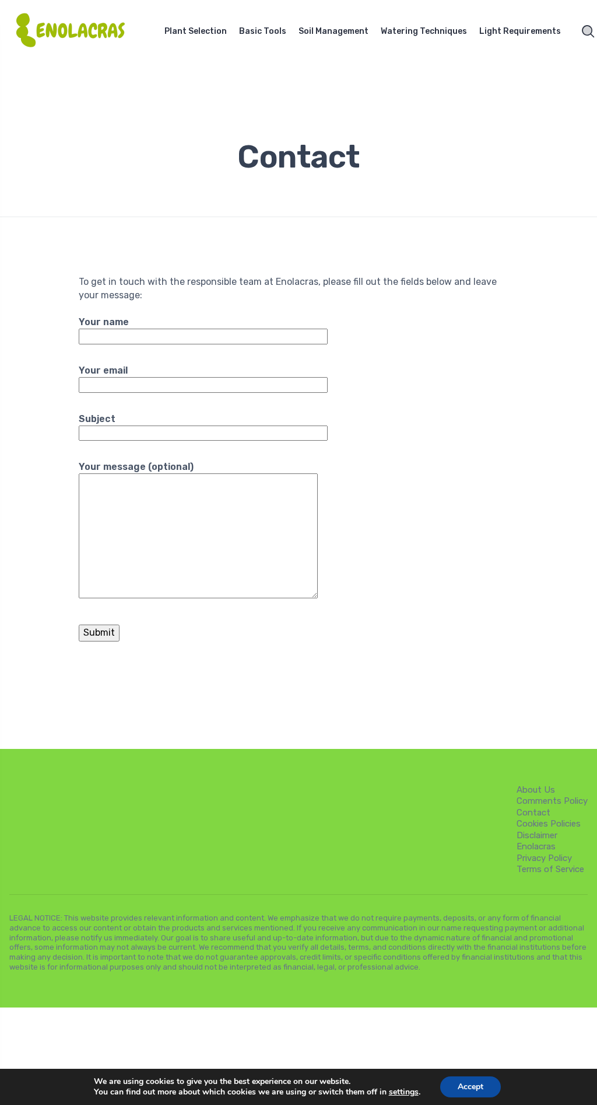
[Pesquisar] (588, 31)
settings (404, 1092)
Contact (533, 812)
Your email (103, 370)
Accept (470, 1086)
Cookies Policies (549, 823)
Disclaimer (537, 835)
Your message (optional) (136, 466)
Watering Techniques (424, 31)
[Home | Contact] (78, 31)
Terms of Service (550, 869)
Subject (97, 418)
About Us (536, 790)
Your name (104, 321)
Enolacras (536, 846)
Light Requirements (520, 31)
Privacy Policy (544, 858)
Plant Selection (195, 31)
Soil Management (333, 31)
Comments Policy (552, 801)
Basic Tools (262, 31)
